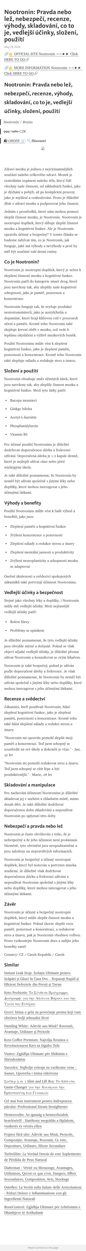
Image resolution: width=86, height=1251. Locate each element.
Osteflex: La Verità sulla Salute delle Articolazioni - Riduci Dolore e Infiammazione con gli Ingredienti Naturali (43, 1193)
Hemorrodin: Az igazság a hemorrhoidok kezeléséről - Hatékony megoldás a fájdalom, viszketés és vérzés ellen (39, 1120)
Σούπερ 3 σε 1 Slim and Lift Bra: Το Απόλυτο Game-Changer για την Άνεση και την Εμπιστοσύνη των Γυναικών (40, 1087)
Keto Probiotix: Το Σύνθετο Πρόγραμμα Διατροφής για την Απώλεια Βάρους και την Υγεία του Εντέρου (40, 998)
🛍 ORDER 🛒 (14, 141)
